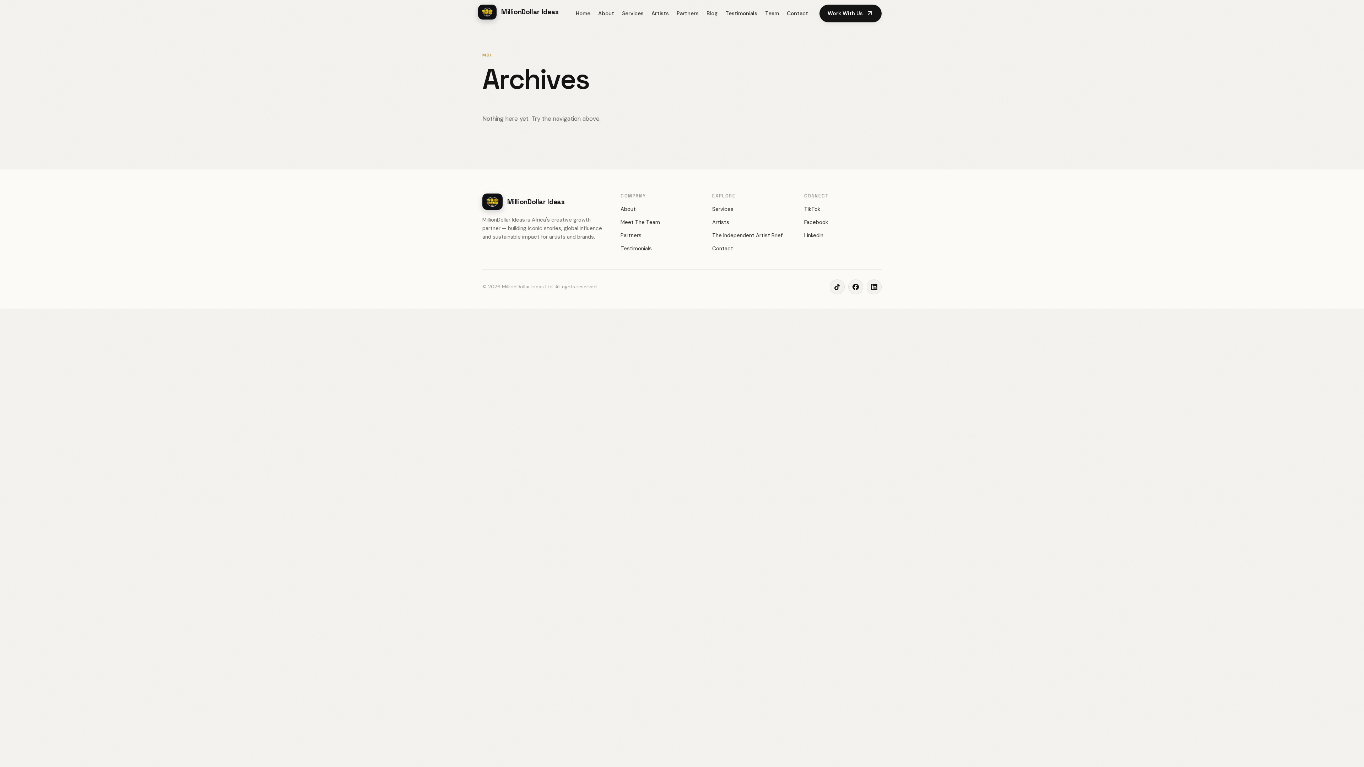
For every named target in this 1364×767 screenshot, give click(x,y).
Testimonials (741, 13)
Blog (712, 13)
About (606, 13)
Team (772, 13)
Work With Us (850, 13)
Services (633, 13)
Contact (797, 13)
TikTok (812, 209)
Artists (660, 13)
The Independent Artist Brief (747, 235)
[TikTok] (837, 286)
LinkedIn (813, 235)
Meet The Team (640, 222)
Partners (688, 13)
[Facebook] (855, 286)
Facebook (816, 222)
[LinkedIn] (874, 286)
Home (583, 13)
